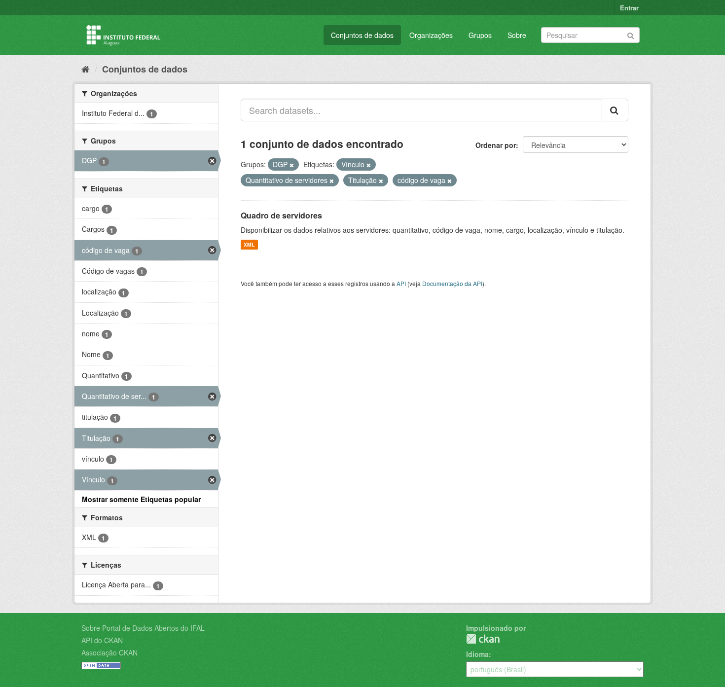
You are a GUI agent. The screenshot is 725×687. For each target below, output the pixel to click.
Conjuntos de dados (362, 35)
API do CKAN (102, 640)
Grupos (480, 35)
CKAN (483, 639)
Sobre (517, 35)
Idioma (477, 654)
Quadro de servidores (281, 215)
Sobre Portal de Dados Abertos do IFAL (143, 628)
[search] (615, 110)
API (401, 283)
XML (249, 244)
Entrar (629, 7)
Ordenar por (495, 145)
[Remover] (292, 165)
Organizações (431, 35)
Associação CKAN (109, 652)
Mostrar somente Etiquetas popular (141, 499)
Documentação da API (452, 283)
